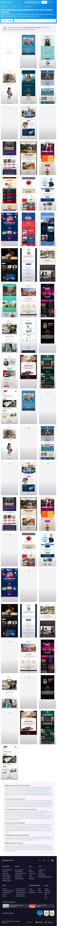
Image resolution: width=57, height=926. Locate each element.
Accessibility (47, 894)
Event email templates (42, 792)
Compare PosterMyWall (34, 887)
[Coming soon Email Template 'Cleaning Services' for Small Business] (28, 336)
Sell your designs (6, 880)
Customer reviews (6, 882)
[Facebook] (38, 862)
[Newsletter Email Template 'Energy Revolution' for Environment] (46, 229)
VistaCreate (31, 892)
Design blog (40, 875)
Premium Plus (31, 875)
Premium (30, 873)
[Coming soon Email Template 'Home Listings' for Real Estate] (9, 407)
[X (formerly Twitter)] (47, 862)
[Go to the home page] (6, 2)
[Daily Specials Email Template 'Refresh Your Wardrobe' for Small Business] (9, 87)
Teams (29, 876)
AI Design (4, 890)
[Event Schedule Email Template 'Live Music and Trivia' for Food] (9, 194)
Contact (46, 890)
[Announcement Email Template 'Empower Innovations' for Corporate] (46, 51)
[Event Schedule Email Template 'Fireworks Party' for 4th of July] (28, 229)
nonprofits (31, 814)
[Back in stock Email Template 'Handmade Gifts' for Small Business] (28, 158)
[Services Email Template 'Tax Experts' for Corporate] (9, 372)
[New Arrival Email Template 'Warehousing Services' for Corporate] (9, 158)
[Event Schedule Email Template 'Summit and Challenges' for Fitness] (46, 158)
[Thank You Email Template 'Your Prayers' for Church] (28, 372)
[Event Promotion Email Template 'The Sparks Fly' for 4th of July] (9, 229)
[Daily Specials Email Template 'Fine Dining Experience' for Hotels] (28, 300)
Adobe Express (32, 894)
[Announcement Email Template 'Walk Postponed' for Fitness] (28, 51)
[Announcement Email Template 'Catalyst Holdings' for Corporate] (28, 87)
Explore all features (19, 880)
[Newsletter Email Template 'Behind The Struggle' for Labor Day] (46, 87)
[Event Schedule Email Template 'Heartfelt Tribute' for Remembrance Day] (28, 194)
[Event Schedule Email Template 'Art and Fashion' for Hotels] (46, 372)
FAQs (45, 895)
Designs (4, 20)
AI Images (4, 897)
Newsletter (13, 6)
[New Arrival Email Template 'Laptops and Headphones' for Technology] (9, 265)
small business (34, 820)
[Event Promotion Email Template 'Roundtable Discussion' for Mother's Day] (46, 122)
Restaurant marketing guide (44, 878)
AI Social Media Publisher (8, 892)
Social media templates (20, 875)
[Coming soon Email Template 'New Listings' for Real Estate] (46, 265)
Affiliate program (6, 876)
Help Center (47, 892)
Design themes (18, 876)
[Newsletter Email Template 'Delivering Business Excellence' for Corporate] (46, 194)
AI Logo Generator (20, 895)
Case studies (5, 875)
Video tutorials (41, 871)
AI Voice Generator (20, 892)
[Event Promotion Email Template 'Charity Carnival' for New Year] (9, 300)
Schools (30, 878)
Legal (45, 899)
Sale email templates (24, 792)
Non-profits (31, 880)
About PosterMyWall (7, 871)
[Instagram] (42, 862)
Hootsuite (39, 894)
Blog (20, 6)
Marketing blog (41, 876)
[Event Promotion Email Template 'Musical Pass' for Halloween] (46, 300)
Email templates (4, 6)
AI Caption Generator (20, 897)
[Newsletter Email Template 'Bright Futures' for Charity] (28, 122)
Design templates (19, 871)
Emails (10, 20)
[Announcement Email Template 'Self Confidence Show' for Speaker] (46, 336)
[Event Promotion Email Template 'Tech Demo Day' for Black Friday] (9, 122)
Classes (39, 873)
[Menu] (54, 2)
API (44, 897)
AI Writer (4, 895)
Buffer (38, 892)
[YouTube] (51, 862)
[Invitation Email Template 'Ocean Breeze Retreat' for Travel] (9, 336)
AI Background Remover (21, 894)
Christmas (13, 818)
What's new (5, 873)
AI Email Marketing (6, 894)
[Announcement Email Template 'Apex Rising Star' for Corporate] (28, 265)
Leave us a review (6, 878)
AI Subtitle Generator (20, 890)
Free (29, 871)
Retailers (46, 812)
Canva (30, 890)
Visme (38, 890)
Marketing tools (18, 878)
